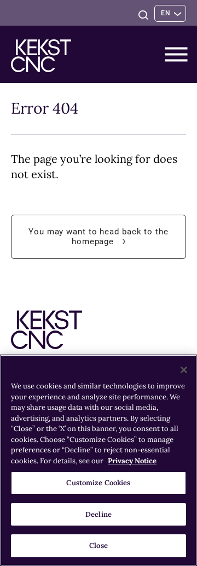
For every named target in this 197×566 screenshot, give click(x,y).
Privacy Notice (132, 460)
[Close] (184, 370)
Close (98, 545)
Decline (98, 514)
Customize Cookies (98, 482)
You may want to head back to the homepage (98, 243)
